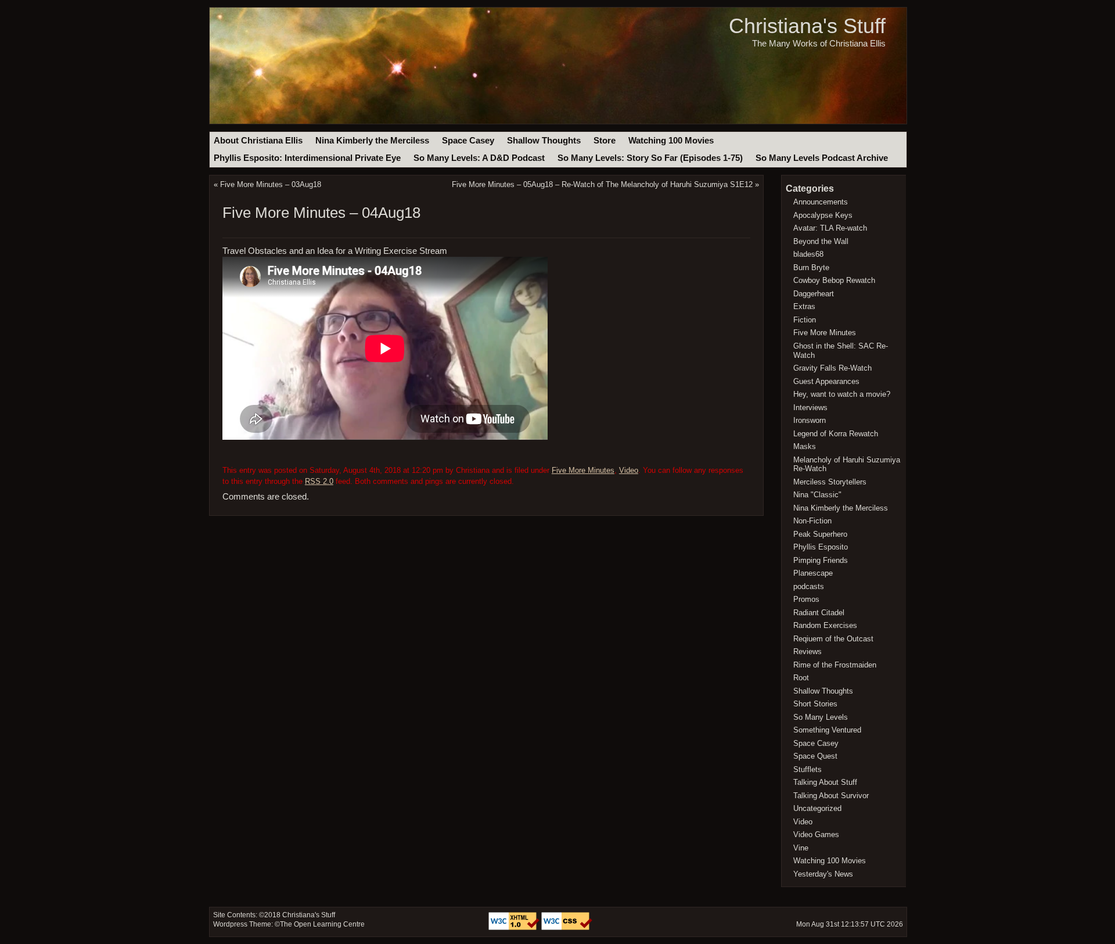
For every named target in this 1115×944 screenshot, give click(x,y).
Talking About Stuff (825, 782)
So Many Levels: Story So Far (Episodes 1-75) (650, 158)
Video (628, 470)
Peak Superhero (820, 534)
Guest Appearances (826, 381)
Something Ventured (827, 730)
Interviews (810, 407)
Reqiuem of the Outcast (833, 638)
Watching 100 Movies (671, 140)
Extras (804, 306)
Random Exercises (825, 625)
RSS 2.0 (319, 481)
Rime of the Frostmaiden (834, 665)
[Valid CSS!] (566, 928)
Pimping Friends (820, 560)
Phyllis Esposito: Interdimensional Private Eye (307, 158)
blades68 (808, 254)
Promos (806, 599)
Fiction (804, 319)
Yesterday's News (823, 874)
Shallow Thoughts (544, 140)
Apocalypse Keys (823, 215)
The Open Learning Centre (322, 924)
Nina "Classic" (817, 494)
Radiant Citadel (818, 612)
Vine (800, 848)
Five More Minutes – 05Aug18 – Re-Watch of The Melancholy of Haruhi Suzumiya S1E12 (602, 184)
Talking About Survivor (831, 795)
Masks (804, 446)
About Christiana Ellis (258, 140)
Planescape (813, 573)
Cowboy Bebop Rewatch (834, 280)
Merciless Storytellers (829, 482)
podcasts (808, 586)
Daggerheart (813, 293)
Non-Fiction (812, 520)
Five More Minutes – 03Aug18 (270, 184)
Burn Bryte (811, 267)
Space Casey (468, 140)
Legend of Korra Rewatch (835, 433)
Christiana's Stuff (807, 26)
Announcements (820, 202)
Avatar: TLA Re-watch (830, 228)
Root (801, 677)
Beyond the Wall (820, 241)
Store (605, 140)
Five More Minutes (583, 470)
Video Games (816, 834)
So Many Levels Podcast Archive (822, 158)
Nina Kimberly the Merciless (372, 140)
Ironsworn (809, 420)
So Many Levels (820, 717)
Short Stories (815, 703)
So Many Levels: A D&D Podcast (479, 158)
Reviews (807, 651)
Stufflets (807, 769)
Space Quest (815, 756)
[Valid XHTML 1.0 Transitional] (514, 928)
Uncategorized (817, 808)
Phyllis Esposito (820, 547)
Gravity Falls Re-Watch (832, 368)
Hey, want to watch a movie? (841, 394)
